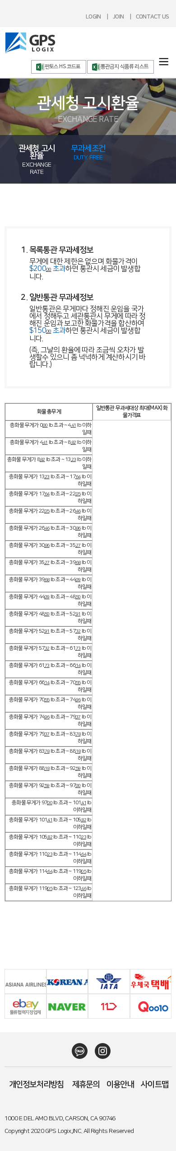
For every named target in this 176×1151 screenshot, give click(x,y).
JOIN (118, 17)
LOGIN (93, 17)
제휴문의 (86, 1084)
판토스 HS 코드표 (63, 67)
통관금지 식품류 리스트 (124, 67)
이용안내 (120, 1084)
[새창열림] (76, 1051)
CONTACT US (152, 17)
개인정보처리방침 (36, 1084)
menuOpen (163, 61)
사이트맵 (154, 1084)
